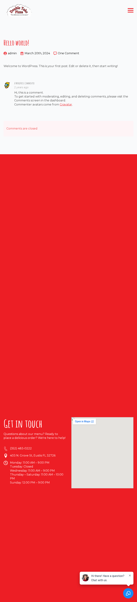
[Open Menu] (130, 10)
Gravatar (66, 104)
